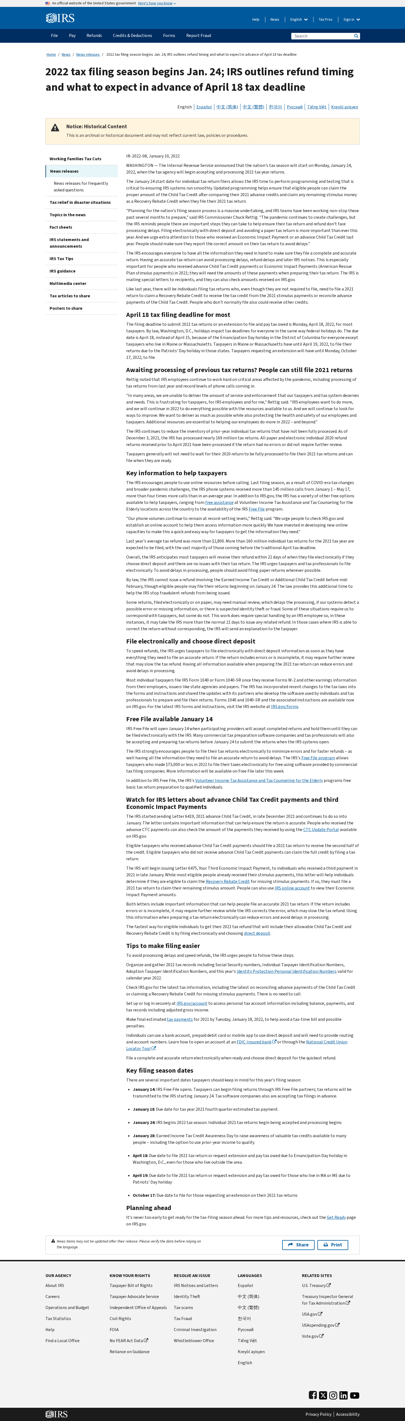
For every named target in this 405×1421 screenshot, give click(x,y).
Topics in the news (68, 215)
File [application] (54, 35)
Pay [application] (72, 35)
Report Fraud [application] (198, 35)
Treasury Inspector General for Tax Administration (327, 1300)
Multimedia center (68, 283)
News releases (88, 54)
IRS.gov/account (192, 1003)
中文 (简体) (227, 107)
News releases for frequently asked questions (81, 186)
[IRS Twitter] (323, 1394)
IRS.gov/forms (284, 706)
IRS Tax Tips (61, 258)
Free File (257, 509)
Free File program (318, 758)
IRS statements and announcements (69, 243)
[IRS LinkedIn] (343, 1394)
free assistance (219, 502)
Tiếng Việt (316, 107)
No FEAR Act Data (126, 1340)
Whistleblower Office (194, 1340)
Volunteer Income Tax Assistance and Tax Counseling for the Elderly (259, 780)
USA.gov (309, 1314)
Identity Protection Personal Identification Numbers (287, 971)
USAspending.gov (318, 1325)
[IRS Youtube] (355, 1394)
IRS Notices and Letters (196, 1285)
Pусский (245, 1329)
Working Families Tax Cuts (75, 159)
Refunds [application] (94, 35)
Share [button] (302, 1245)
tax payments (180, 1019)
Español (204, 107)
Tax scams (183, 1307)
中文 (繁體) (253, 107)
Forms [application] (169, 35)
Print (336, 1245)
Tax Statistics (58, 1318)
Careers (52, 1296)
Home (51, 54)
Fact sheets (61, 227)
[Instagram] (333, 1394)
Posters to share (66, 308)
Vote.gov (310, 1336)
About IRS (54, 1285)
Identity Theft (187, 1296)
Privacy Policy (318, 1414)
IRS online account (292, 888)
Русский (295, 107)
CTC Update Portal (321, 829)
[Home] (60, 15)
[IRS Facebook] (313, 1394)
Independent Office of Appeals (138, 1307)
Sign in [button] (349, 19)
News (275, 19)
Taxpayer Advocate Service (134, 1296)
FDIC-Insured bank (254, 1042)
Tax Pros (326, 19)
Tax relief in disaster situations (80, 202)
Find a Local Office (62, 1340)
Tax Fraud (183, 1318)
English (296, 19)
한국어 (275, 107)
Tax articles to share (70, 296)
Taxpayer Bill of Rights (131, 1285)
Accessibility (348, 1414)
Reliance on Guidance (130, 1352)
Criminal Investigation (195, 1329)
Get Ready (336, 1217)
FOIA (114, 1329)
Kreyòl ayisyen (344, 107)
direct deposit (257, 933)
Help (256, 19)
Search (356, 36)
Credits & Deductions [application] (132, 35)
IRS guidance (62, 271)
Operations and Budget (67, 1307)
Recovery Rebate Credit (228, 881)
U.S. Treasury (314, 1285)
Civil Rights (120, 1318)
